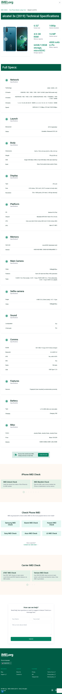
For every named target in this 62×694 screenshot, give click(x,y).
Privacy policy (50, 674)
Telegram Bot (35, 676)
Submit (31, 639)
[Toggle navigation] (59, 2)
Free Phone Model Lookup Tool (17, 10)
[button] (24, 492)
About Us (18, 672)
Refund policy (50, 676)
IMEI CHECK (4, 10)
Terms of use (50, 672)
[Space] (7, 655)
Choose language (5, 660)
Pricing (33, 672)
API (33, 674)
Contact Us (19, 674)
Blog (2, 672)
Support (3, 674)
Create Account (43, 454)
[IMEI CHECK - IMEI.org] (7, 2)
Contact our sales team (30, 544)
